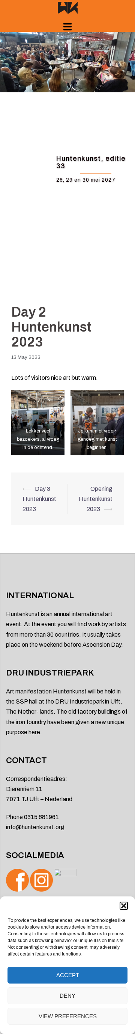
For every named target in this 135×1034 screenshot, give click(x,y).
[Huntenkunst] (68, 7)
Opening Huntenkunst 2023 (95, 499)
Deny (67, 996)
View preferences (68, 1016)
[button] (124, 906)
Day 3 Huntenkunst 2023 (39, 499)
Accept (67, 975)
